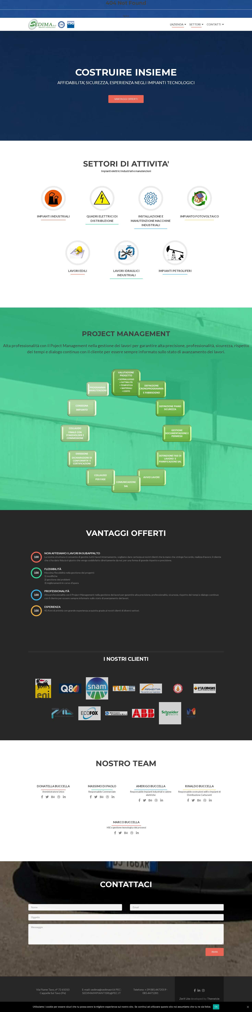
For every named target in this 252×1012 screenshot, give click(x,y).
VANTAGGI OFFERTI (126, 98)
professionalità (56, 591)
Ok (216, 1006)
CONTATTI (214, 24)
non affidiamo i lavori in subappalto (72, 553)
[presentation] (36, 557)
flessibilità (52, 569)
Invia (215, 951)
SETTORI (195, 24)
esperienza (52, 606)
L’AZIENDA (176, 24)
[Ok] (247, 1007)
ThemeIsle (213, 998)
